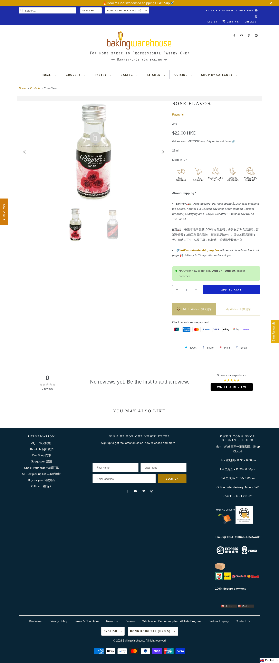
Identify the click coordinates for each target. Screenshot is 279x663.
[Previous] (25, 151)
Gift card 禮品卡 (41, 486)
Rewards (112, 621)
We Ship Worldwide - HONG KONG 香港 (232, 11)
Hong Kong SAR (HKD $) (125, 10)
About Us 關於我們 (41, 449)
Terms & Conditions (86, 621)
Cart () (232, 21)
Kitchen (154, 75)
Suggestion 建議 (41, 461)
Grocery (74, 75)
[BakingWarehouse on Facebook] (234, 35)
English (89, 10)
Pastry (101, 75)
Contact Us (243, 621)
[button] (269, 660)
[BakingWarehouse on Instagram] (256, 35)
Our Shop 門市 (41, 455)
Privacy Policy (58, 621)
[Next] (161, 151)
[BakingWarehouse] (139, 48)
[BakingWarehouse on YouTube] (241, 35)
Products (35, 88)
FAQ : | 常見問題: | (41, 443)
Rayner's (178, 114)
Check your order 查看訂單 (41, 467)
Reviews (130, 621)
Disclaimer (35, 621)
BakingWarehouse (133, 640)
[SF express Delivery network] (220, 569)
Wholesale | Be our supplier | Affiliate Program (172, 621)
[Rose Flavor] (93, 152)
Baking (127, 75)
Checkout (251, 21)
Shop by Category (217, 75)
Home (47, 75)
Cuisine (181, 75)
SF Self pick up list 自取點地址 (41, 474)
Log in (212, 21)
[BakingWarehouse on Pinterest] (249, 35)
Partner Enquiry (219, 621)
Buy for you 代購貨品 (41, 480)
